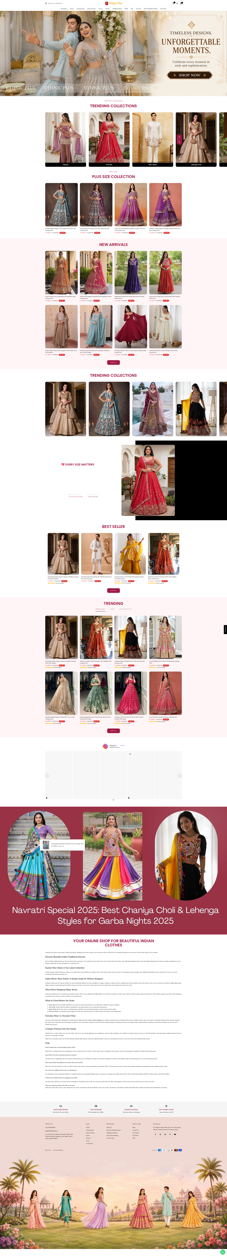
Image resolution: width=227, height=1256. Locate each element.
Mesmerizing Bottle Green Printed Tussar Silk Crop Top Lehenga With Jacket (95, 718)
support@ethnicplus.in (51, 1131)
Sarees (72, 9)
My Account (136, 1133)
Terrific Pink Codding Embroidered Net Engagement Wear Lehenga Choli (95, 297)
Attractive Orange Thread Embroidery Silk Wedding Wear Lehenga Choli (162, 578)
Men (132, 9)
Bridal (126, 9)
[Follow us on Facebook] (155, 1134)
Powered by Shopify (58, 1150)
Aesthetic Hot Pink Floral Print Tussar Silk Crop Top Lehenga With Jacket (129, 718)
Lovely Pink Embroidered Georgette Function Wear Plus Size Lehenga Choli (130, 229)
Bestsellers (64, 9)
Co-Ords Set (89, 1143)
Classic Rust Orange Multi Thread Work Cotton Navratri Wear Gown (164, 297)
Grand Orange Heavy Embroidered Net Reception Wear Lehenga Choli (60, 297)
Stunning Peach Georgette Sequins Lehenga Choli (163, 717)
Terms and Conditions (112, 1135)
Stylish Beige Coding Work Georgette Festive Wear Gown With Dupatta (61, 351)
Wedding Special (117, 9)
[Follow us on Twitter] (160, 1134)
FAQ (134, 1138)
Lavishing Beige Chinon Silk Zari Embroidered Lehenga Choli (164, 662)
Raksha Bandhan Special (150, 9)
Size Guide (135, 1135)
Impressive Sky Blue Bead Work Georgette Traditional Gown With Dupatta (95, 351)
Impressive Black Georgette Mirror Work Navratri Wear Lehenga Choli (130, 662)
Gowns (101, 9)
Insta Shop (163, 9)
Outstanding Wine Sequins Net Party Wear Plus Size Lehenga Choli (94, 229)
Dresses (107, 9)
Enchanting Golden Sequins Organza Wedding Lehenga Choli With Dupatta (63, 578)
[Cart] (181, 3)
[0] (173, 3)
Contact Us (136, 1130)
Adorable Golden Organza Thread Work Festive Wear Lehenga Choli (60, 718)
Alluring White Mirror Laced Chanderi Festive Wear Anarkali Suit (163, 351)
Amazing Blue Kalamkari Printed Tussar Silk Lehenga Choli (67, 844)
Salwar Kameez (91, 9)
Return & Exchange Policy (113, 1130)
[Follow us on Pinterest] (170, 1134)
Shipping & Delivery (111, 1133)
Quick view (61, 846)
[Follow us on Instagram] (165, 1134)
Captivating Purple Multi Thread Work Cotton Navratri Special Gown (129, 297)
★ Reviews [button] (225, 629)
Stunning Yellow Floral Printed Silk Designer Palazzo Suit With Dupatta (129, 578)
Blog (134, 1127)
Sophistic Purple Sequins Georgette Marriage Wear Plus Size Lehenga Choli (164, 229)
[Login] (177, 3)
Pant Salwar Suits (125, 609)
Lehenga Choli (80, 9)
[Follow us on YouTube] (174, 1134)
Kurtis (87, 1141)
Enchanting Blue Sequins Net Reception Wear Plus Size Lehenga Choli (60, 229)
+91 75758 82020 (50, 1127)
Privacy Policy (110, 1138)
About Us (109, 1127)
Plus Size (138, 9)
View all (113, 362)
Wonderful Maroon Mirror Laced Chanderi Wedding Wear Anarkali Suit (130, 351)
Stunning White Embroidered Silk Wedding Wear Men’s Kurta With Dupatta (96, 578)
